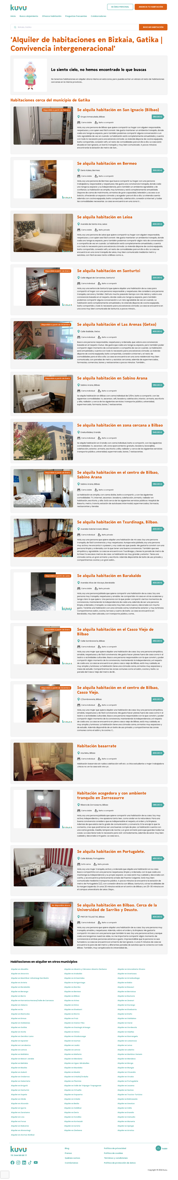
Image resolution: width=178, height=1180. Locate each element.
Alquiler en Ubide (18, 1099)
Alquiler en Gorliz (18, 1032)
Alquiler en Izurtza (72, 1041)
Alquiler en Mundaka (73, 1067)
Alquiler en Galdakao (127, 1018)
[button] (161, 1148)
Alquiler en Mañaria (72, 1054)
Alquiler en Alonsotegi (21, 1130)
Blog (67, 1148)
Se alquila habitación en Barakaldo (109, 575)
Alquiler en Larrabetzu (21, 1045)
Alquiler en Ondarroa (20, 1076)
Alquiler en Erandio (126, 1112)
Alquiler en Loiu (17, 1117)
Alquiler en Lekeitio (126, 1050)
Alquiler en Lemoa (19, 1050)
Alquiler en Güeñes (126, 1032)
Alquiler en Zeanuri (126, 1000)
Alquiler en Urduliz (72, 1099)
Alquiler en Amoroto (20, 973)
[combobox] (75, 27)
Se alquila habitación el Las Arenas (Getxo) (116, 324)
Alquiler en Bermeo (72, 991)
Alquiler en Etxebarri (73, 1009)
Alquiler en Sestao (126, 1090)
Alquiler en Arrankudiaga (129, 978)
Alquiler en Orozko (126, 1076)
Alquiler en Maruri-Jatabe (22, 1059)
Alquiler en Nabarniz (20, 1126)
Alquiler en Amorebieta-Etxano (131, 969)
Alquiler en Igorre (18, 1108)
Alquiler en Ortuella (72, 1090)
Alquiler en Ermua (18, 1018)
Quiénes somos (72, 1158)
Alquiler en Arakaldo (73, 973)
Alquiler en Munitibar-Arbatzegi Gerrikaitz (30, 978)
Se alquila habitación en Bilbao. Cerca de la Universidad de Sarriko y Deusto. (117, 907)
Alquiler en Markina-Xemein (130, 1054)
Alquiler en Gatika (19, 1027)
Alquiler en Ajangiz (126, 1126)
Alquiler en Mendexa (126, 1059)
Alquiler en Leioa (125, 1045)
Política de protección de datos (120, 1162)
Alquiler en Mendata (73, 1059)
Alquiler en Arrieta (19, 982)
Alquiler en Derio (71, 1112)
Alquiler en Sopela (19, 1094)
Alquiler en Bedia (71, 1103)
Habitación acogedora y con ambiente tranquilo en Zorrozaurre (111, 795)
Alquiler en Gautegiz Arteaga (77, 1027)
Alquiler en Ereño (125, 1014)
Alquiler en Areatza (126, 1103)
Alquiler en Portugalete (128, 1081)
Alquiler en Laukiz (72, 1045)
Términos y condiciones (116, 1158)
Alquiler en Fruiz (71, 1018)
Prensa (68, 1153)
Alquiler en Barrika (72, 987)
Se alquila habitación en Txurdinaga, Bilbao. (117, 522)
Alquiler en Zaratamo (20, 1112)
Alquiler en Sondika (72, 1117)
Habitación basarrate (96, 746)
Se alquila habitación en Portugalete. (111, 851)
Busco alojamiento (29, 16)
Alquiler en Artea (71, 1000)
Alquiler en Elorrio (72, 1014)
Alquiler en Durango (126, 1005)
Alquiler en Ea (17, 1009)
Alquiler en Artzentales (74, 978)
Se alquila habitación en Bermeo (107, 163)
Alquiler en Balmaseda (127, 1099)
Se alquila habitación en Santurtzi (108, 270)
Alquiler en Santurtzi (20, 1090)
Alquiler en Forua (18, 1121)
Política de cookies (113, 1153)
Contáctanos (71, 1162)
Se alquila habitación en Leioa (104, 217)
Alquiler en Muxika (19, 1067)
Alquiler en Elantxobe (20, 1014)
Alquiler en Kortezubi (73, 1121)
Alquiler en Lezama (126, 1085)
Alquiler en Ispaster (19, 1041)
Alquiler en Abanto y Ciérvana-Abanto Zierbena (85, 969)
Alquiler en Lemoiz (72, 1050)
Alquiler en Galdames (20, 1023)
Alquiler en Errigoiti (19, 1085)
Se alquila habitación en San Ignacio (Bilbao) (118, 109)
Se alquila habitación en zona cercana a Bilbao (120, 425)
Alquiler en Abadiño (19, 969)
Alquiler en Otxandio (127, 1072)
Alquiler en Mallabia (20, 1054)
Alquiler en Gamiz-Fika (74, 1023)
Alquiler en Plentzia (72, 1081)
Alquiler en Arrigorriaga (74, 982)
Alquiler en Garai (125, 1023)
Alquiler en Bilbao (72, 996)
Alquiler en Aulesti (19, 1072)
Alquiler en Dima (71, 1005)
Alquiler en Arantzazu (127, 973)
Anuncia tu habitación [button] (151, 6)
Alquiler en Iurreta (72, 1126)
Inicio (13, 16)
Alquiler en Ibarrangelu (128, 1036)
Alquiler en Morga (125, 1063)
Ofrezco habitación (51, 16)
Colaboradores (98, 16)
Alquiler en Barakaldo (20, 987)
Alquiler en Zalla (125, 1108)
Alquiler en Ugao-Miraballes (76, 1063)
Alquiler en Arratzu (126, 1130)
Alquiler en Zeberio (19, 1005)
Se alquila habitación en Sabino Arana (112, 378)
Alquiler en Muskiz (72, 1072)
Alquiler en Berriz (18, 996)
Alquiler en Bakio (125, 982)
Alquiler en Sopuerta (73, 1094)
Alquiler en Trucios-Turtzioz (130, 1094)
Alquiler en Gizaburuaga (75, 1036)
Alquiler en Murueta (126, 1121)
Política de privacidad (115, 1148)
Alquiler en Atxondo (19, 1103)
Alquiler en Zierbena (73, 1130)
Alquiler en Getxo (72, 1032)
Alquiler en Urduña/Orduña (76, 1076)
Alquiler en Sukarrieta (20, 1081)
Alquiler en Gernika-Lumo (22, 1036)
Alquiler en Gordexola (127, 1027)
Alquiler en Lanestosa (127, 1041)
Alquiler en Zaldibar (73, 1108)
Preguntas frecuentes (76, 16)
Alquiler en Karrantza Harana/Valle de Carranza (32, 1000)
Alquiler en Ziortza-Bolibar (23, 1135)
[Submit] (15, 27)
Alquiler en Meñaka (19, 1063)
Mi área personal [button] (120, 6)
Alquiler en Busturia (126, 996)
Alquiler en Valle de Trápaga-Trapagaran (82, 1085)
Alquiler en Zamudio (126, 1117)
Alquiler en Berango (19, 991)
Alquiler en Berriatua (127, 991)
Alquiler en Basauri (126, 987)
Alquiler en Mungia (126, 1067)
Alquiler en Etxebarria (127, 1009)
